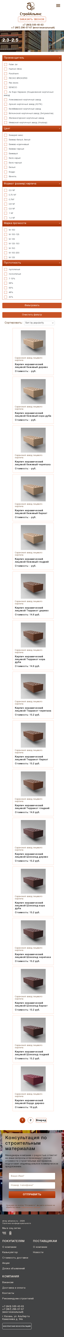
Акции (6, 1263)
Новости (38, 1252)
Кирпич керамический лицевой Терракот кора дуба (30, 659)
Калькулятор (10, 1252)
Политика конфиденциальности (16, 1223)
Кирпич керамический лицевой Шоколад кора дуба (30, 906)
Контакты (8, 1293)
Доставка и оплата (13, 1288)
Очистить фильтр (32, 315)
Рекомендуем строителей (18, 1299)
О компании (9, 1247)
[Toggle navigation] (58, 5)
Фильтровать (32, 305)
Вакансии (8, 1282)
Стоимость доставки (15, 1258)
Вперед (41, 1120)
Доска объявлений (13, 1269)
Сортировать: (14, 323)
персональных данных (30, 1207)
